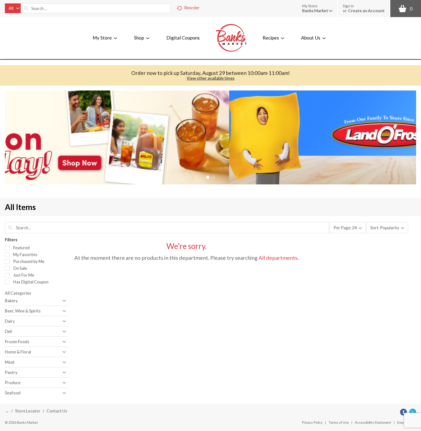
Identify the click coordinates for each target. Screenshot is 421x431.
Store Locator (27, 410)
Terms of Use (338, 422)
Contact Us (57, 410)
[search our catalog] (26, 8)
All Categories (18, 293)
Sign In (348, 6)
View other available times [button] (211, 78)
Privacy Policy (312, 422)
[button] (317, 10)
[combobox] (13, 8)
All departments (277, 257)
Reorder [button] (192, 7)
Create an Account (366, 10)
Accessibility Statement (373, 422)
